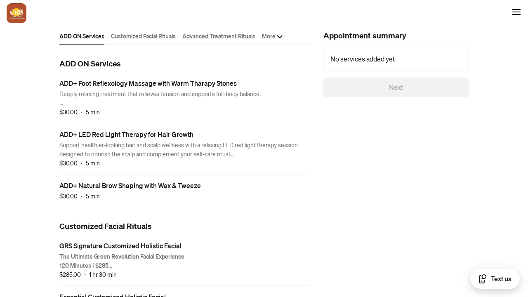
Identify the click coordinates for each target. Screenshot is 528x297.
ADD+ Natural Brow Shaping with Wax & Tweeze (130, 185)
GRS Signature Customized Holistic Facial (120, 245)
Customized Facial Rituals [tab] (143, 36)
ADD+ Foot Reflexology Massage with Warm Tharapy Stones (148, 83)
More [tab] (269, 36)
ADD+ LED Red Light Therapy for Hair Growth (126, 134)
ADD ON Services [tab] (81, 36)
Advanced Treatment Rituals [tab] (218, 36)
